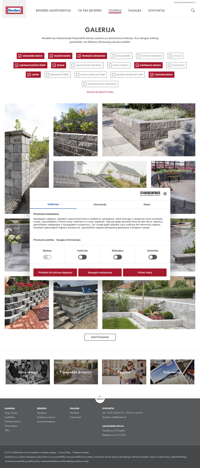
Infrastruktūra (11, 425)
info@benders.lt (119, 417)
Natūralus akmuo (150, 65)
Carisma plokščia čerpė (32, 65)
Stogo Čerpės (11, 412)
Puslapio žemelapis (81, 452)
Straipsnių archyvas (46, 417)
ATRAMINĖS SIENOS (32, 55)
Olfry (7, 430)
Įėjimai (60, 65)
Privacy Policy (65, 452)
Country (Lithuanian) (184, 2)
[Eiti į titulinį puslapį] (14, 10)
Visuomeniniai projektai (89, 65)
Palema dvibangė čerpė (92, 74)
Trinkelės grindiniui (93, 55)
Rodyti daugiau (100, 337)
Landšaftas (10, 417)
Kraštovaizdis (62, 55)
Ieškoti (193, 11)
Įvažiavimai (178, 65)
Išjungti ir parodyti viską (100, 92)
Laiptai (35, 74)
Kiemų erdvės (123, 55)
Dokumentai (75, 417)
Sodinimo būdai (163, 74)
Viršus (100, 399)
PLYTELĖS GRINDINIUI (152, 55)
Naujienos (41, 412)
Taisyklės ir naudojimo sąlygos (44, 452)
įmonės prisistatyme (46, 421)
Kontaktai (74, 412)
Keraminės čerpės (59, 74)
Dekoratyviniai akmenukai (102, 84)
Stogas (177, 55)
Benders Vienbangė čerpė (130, 74)
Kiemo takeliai (121, 65)
